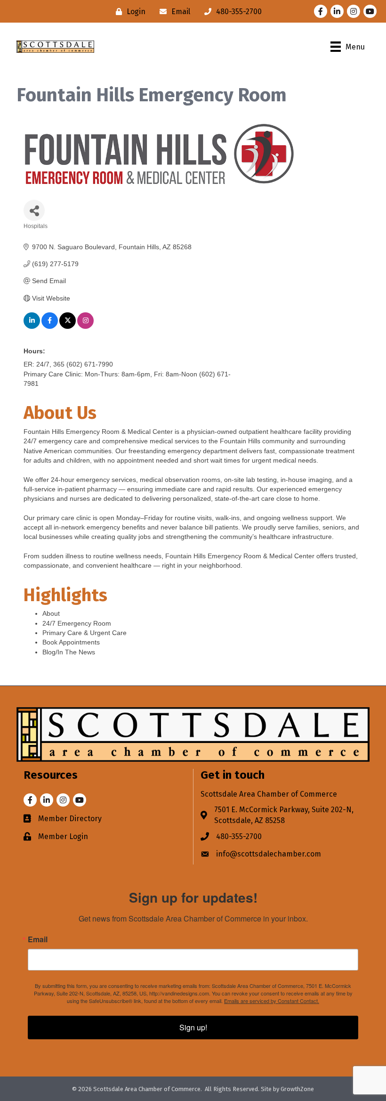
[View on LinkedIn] (32, 326)
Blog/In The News (68, 652)
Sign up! (193, 1027)
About (51, 613)
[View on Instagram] (85, 326)
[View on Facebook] (49, 326)
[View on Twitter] (67, 326)
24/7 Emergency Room (76, 623)
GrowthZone (297, 1089)
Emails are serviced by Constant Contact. (271, 1000)
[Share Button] (34, 210)
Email (38, 939)
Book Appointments (71, 642)
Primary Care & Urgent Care (84, 632)
